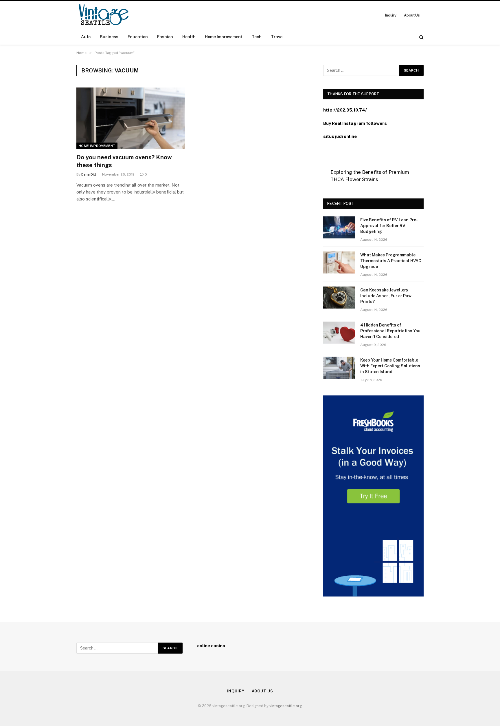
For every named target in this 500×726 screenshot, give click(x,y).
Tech (257, 36)
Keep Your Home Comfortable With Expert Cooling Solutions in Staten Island (390, 366)
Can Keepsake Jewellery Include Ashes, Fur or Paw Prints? (385, 296)
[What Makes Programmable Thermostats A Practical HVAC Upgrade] (339, 262)
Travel (277, 36)
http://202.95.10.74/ (345, 109)
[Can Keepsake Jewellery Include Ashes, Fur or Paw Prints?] (339, 298)
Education (138, 36)
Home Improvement (223, 36)
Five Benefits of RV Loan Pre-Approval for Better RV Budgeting (389, 226)
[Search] (421, 36)
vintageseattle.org (285, 706)
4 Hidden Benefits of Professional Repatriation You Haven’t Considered (390, 331)
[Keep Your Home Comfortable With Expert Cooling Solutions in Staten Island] (339, 368)
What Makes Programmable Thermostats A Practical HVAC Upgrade (390, 261)
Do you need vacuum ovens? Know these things (124, 161)
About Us (412, 15)
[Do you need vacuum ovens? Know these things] (130, 118)
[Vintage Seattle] (103, 15)
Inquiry (390, 15)
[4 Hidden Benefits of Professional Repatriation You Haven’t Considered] (339, 333)
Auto (86, 36)
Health (189, 36)
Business (109, 36)
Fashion (165, 36)
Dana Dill (88, 174)
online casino (211, 645)
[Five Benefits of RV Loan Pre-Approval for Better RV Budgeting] (339, 227)
